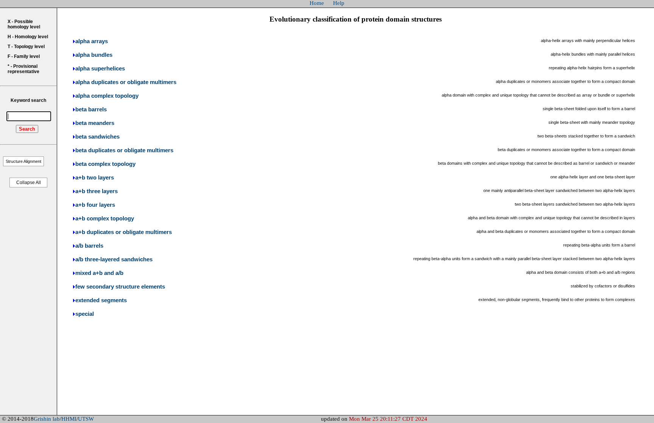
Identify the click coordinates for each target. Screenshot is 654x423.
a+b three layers (96, 191)
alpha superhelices (100, 69)
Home (317, 3)
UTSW (86, 419)
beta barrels (91, 109)
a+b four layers (95, 205)
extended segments (101, 300)
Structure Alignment (23, 161)
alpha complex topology (107, 96)
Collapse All (28, 182)
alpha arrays (91, 41)
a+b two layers (94, 178)
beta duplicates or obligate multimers (124, 150)
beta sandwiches (97, 137)
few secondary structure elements (120, 287)
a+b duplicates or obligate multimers (123, 232)
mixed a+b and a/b (99, 273)
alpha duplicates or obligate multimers (125, 82)
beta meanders (94, 123)
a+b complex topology (104, 218)
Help (338, 3)
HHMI (68, 419)
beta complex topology (105, 164)
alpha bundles (93, 55)
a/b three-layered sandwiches (114, 259)
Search (27, 129)
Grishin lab (47, 419)
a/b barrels (89, 246)
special (84, 314)
